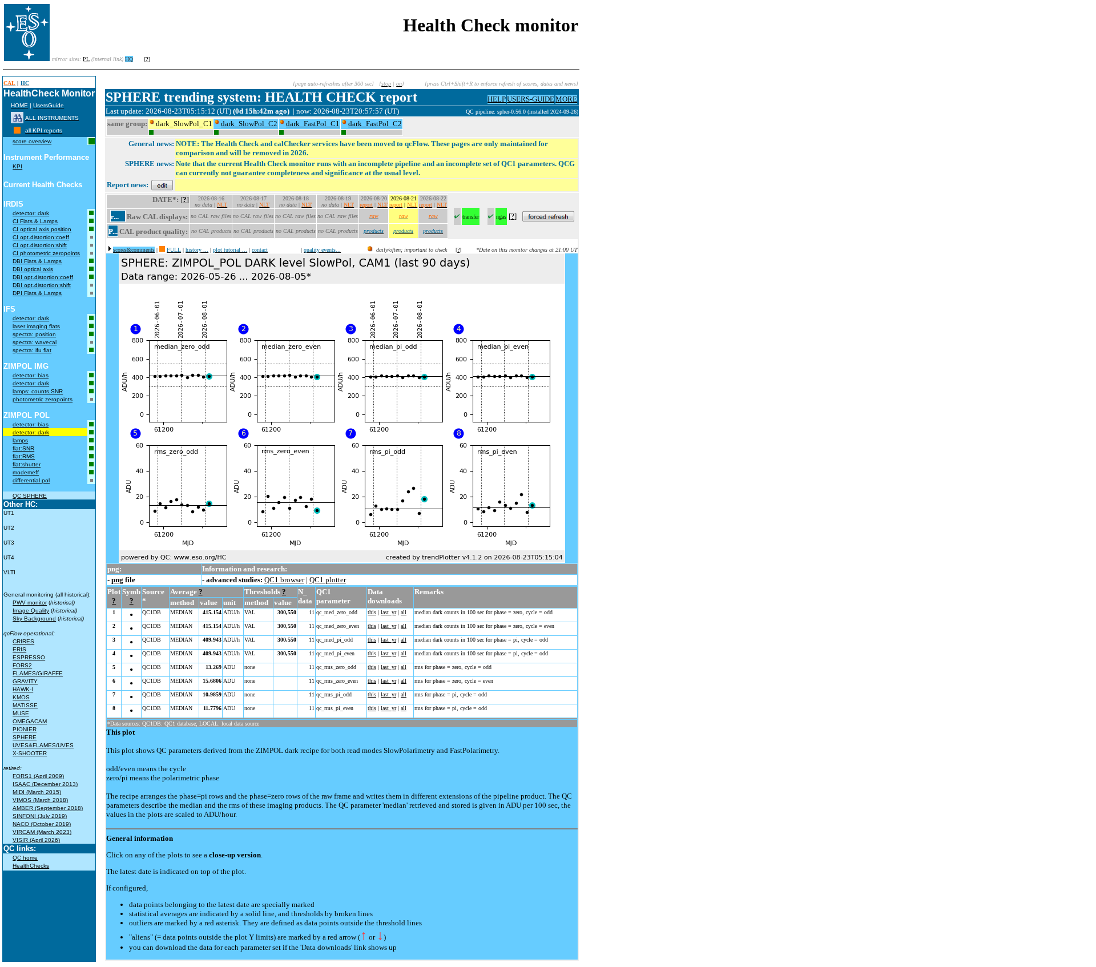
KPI (17, 166)
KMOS (21, 697)
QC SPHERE (30, 496)
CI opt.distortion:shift (40, 245)
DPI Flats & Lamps (37, 293)
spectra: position (34, 334)
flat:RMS (24, 456)
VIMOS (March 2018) (40, 800)
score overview (32, 141)
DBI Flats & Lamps (37, 261)
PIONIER (25, 729)
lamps (20, 440)
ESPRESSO (29, 657)
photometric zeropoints (42, 399)
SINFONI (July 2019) (40, 816)
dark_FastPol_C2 (375, 123)
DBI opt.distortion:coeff (43, 277)
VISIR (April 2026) (36, 840)
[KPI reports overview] (17, 130)
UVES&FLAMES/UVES (43, 745)
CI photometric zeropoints (46, 253)
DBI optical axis (33, 269)
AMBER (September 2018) (48, 808)
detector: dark (31, 213)
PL (86, 59)
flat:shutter (27, 464)
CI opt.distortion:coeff (41, 237)
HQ (129, 59)
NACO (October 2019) (42, 824)
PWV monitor (30, 602)
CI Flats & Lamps (35, 221)
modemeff (26, 472)
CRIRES (23, 641)
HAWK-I (23, 689)
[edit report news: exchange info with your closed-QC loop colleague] (162, 184)
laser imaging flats (36, 326)
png (117, 579)
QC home (25, 858)
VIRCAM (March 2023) (42, 832)
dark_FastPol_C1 (313, 123)
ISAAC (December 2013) (45, 784)
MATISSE (25, 705)
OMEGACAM (30, 721)
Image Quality (31, 610)
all (403, 612)
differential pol (31, 480)
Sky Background (34, 618)
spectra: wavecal (35, 342)
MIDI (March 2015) (37, 792)
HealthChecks (31, 866)
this (372, 612)
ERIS (19, 649)
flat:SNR (23, 448)
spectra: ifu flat (32, 350)
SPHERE (25, 737)
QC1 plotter (327, 579)
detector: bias (31, 375)
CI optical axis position (42, 229)
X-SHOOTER (30, 753)
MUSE (21, 713)
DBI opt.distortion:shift (42, 285)
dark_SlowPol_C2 (249, 123)
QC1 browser (284, 579)
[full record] (162, 250)
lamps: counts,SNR (38, 391)
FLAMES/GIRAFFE (38, 673)
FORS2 (22, 665)
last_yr (388, 612)
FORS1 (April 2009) (38, 776)
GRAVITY (25, 681)
